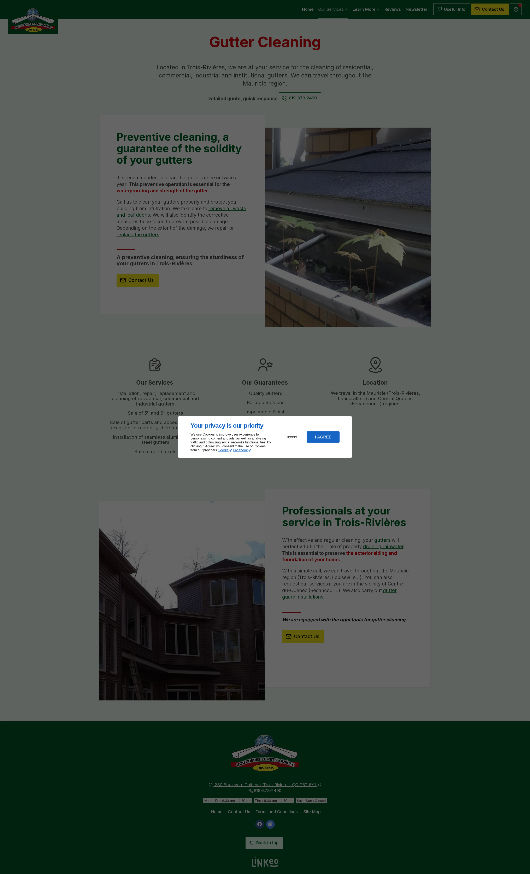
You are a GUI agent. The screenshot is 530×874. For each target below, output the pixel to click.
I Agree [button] (323, 437)
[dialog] (265, 437)
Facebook (240, 450)
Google (223, 450)
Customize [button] (291, 437)
